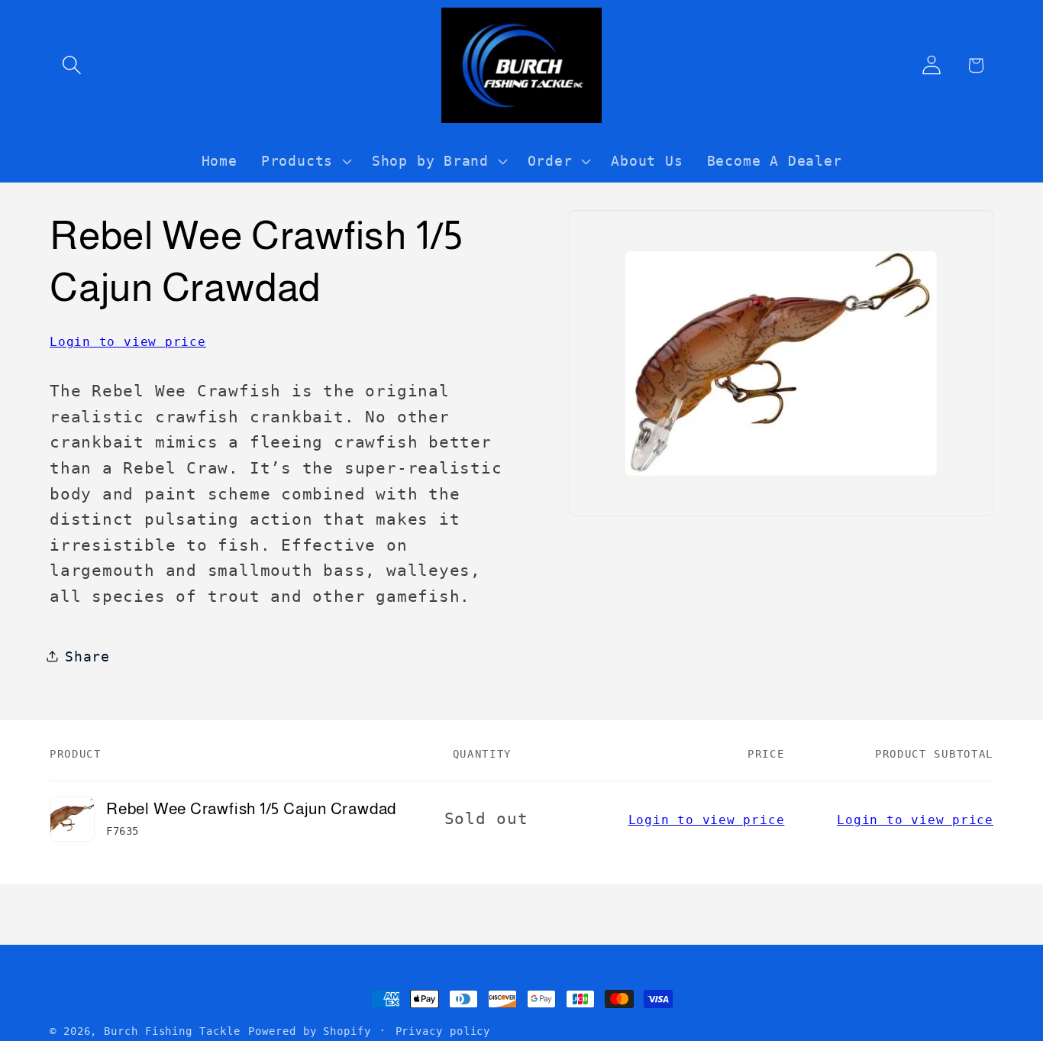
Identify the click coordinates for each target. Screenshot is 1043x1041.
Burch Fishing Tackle (172, 1031)
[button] (71, 65)
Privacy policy (443, 1031)
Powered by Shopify (309, 1031)
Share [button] (87, 656)
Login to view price (128, 341)
